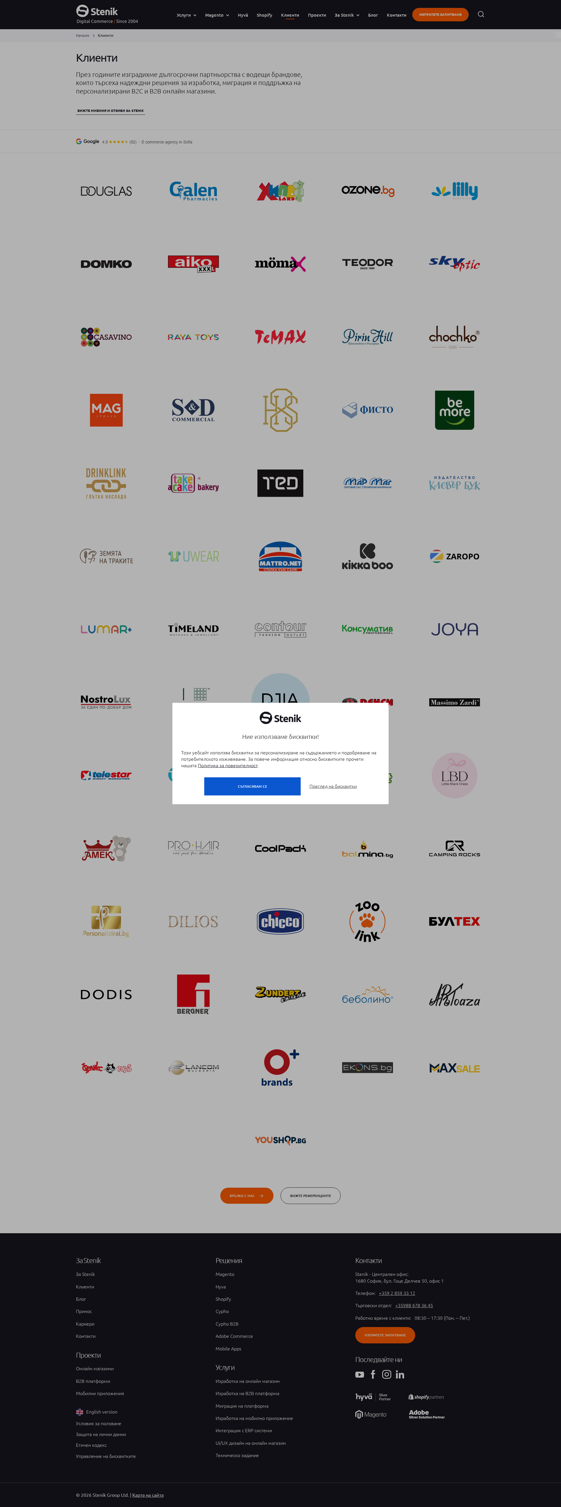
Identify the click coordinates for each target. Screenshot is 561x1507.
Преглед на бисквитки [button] (333, 786)
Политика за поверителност (227, 765)
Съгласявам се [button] (252, 786)
